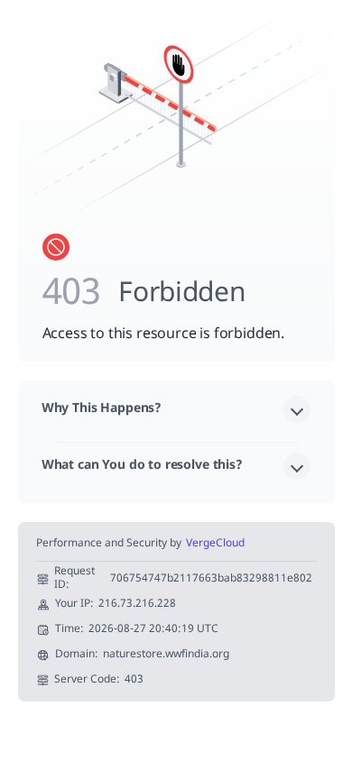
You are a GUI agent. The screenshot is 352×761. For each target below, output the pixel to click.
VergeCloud (215, 544)
